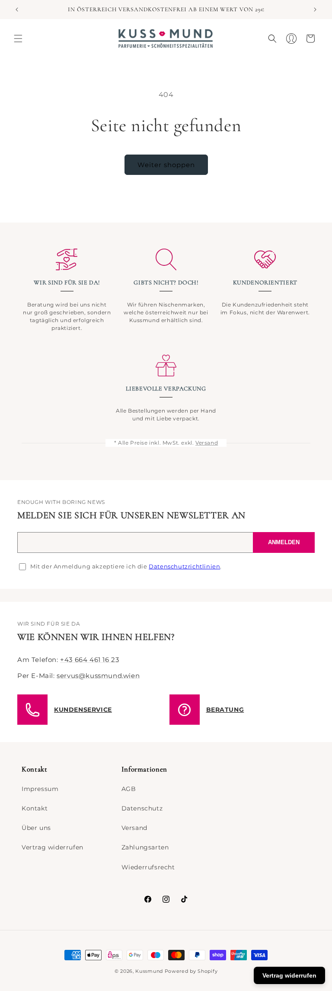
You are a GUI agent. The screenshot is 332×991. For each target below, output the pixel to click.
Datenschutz (142, 808)
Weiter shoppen (166, 165)
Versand (206, 442)
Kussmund (149, 971)
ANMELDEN (284, 542)
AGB (128, 789)
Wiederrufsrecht (148, 867)
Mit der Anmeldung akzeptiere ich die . (126, 566)
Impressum (40, 789)
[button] (18, 38)
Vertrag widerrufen (52, 847)
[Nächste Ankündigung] (315, 9)
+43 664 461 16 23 (89, 659)
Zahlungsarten (145, 847)
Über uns (36, 828)
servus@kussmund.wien (98, 675)
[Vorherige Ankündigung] (16, 9)
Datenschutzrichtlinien (184, 566)
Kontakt (35, 808)
